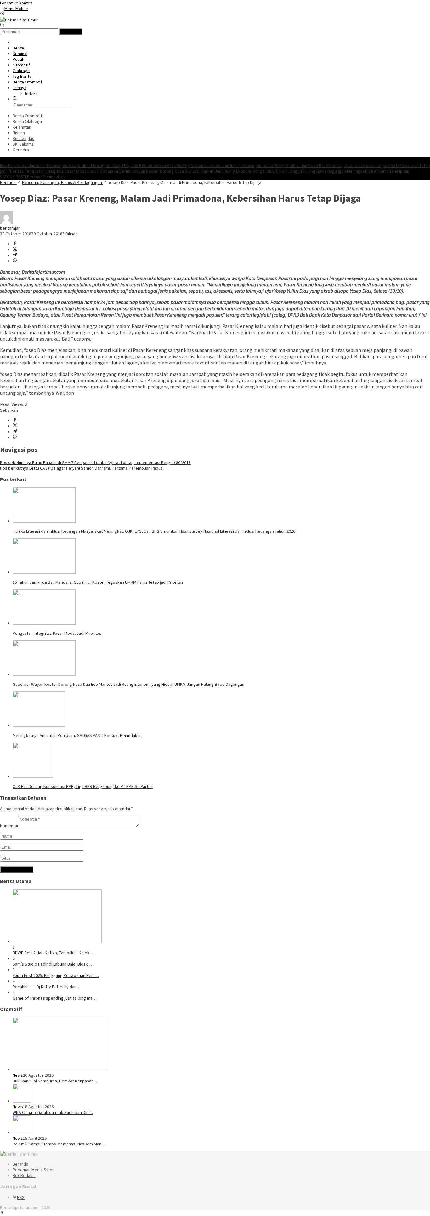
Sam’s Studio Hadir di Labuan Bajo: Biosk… (52, 964)
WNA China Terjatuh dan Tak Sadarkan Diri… (53, 1112)
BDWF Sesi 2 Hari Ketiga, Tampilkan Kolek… (53, 952)
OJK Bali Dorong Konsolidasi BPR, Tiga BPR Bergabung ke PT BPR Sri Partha (83, 786)
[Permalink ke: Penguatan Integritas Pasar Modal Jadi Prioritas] (44, 623)
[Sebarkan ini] (15, 244)
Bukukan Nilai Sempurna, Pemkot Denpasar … (55, 1081)
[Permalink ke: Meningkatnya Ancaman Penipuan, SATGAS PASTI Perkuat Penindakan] (39, 725)
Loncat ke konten (16, 3)
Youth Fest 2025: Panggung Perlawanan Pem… (56, 975)
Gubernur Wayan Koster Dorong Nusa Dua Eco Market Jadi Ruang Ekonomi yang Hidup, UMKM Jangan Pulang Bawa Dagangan (230, 171)
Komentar (9, 826)
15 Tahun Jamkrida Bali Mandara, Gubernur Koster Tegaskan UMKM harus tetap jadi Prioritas (98, 582)
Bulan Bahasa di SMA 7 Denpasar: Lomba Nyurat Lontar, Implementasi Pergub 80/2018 (95, 462)
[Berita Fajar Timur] (19, 20)
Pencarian (71, 31)
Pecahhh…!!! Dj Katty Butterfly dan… (47, 986)
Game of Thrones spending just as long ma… (55, 998)
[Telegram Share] (15, 255)
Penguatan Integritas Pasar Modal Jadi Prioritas (69, 171)
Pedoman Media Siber (33, 1170)
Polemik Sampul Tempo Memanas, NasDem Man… (59, 1144)
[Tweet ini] (15, 249)
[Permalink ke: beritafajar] (6, 222)
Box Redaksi (24, 1175)
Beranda (20, 1164)
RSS (21, 1197)
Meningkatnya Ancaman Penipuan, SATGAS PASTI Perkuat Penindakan (77, 735)
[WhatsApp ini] (15, 261)
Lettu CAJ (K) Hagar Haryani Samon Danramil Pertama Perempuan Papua (81, 468)
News (18, 1075)
